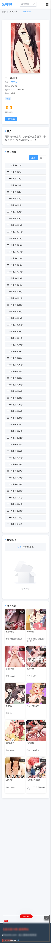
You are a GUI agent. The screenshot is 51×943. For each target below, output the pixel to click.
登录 (19, 547)
